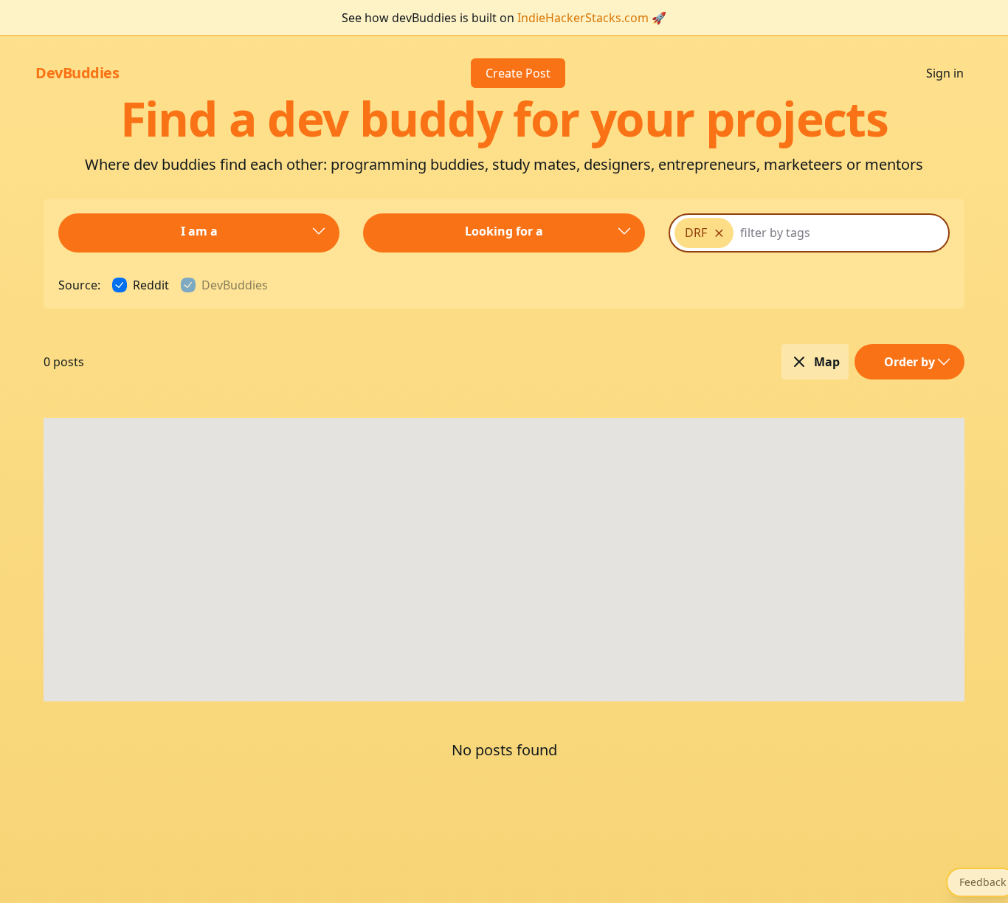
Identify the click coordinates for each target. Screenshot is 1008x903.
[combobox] (776, 233)
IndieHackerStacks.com (583, 18)
